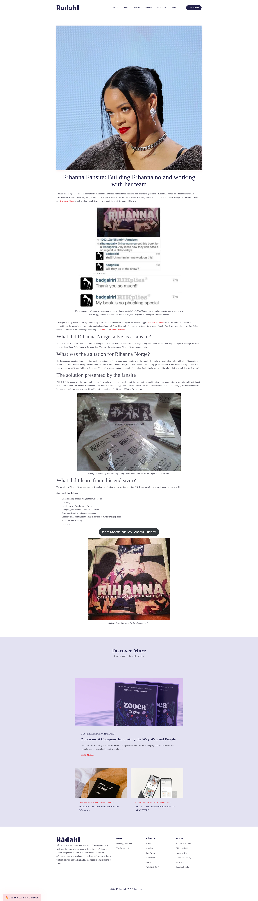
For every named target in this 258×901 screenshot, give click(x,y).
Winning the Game (124, 843)
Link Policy (181, 862)
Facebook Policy (183, 867)
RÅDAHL (101, 330)
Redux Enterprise (117, 330)
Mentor (148, 7)
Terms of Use (181, 853)
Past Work (150, 853)
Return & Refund (183, 843)
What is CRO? (152, 867)
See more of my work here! (129, 532)
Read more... (87, 755)
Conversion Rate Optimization (98, 734)
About (174, 7)
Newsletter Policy (183, 858)
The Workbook (122, 848)
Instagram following (155, 322)
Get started (194, 7)
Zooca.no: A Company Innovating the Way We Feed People (128, 739)
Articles (136, 7)
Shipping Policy (183, 848)
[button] (22, 897)
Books (159, 7)
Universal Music (67, 201)
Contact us (150, 858)
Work (125, 7)
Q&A (148, 862)
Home (115, 7)
